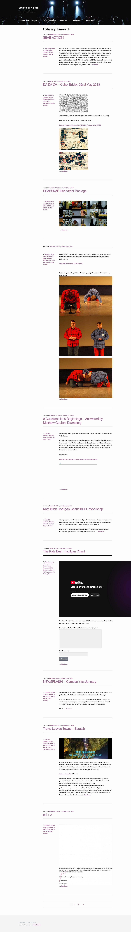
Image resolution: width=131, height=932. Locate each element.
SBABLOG (63, 21)
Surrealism (46, 103)
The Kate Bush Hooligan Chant (64, 551)
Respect (51, 435)
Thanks (52, 103)
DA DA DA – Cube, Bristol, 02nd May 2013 (71, 84)
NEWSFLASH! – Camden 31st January (69, 681)
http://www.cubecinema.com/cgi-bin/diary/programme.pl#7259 (80, 125)
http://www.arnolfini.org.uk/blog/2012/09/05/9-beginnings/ (78, 459)
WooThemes (37, 925)
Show (47, 101)
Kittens (45, 564)
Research (46, 52)
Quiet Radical (48, 50)
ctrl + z (47, 814)
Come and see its (65, 774)
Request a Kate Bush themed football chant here (78, 628)
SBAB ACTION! (53, 37)
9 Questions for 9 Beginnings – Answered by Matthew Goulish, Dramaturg (73, 420)
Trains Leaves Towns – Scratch (64, 728)
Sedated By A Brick (28, 7)
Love (51, 95)
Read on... (95, 65)
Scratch (45, 54)
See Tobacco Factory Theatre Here (70, 263)
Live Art (47, 48)
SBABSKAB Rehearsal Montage (65, 190)
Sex (44, 101)
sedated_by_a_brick (68, 34)
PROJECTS (77, 21)
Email (64, 651)
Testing (50, 54)
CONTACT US (91, 21)
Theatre (45, 56)
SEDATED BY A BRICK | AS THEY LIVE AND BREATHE (38, 21)
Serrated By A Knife (49, 260)
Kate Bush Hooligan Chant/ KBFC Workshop (73, 508)
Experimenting (49, 201)
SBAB (51, 52)
